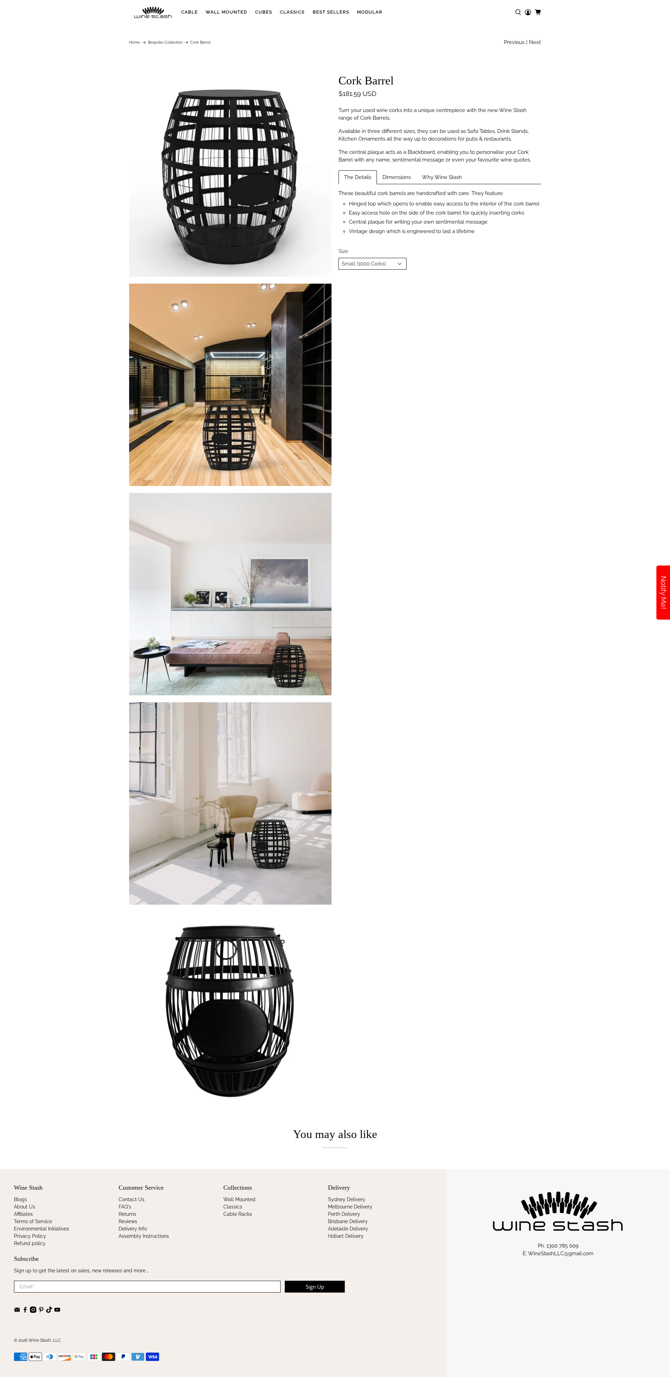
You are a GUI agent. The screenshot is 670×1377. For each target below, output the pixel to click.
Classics (292, 12)
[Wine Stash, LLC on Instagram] (33, 1311)
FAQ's (125, 1207)
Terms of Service (33, 1221)
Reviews (128, 1221)
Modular (369, 12)
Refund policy (30, 1243)
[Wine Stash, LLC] (153, 12)
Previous (514, 42)
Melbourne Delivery (350, 1207)
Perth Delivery (344, 1214)
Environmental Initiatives (41, 1229)
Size (343, 251)
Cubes (263, 12)
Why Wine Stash (442, 177)
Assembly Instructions (144, 1236)
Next (535, 42)
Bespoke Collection (165, 42)
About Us (24, 1207)
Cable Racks (237, 1214)
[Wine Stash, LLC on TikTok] (49, 1311)
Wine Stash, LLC (45, 1340)
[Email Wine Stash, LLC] (17, 1311)
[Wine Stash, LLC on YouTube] (57, 1311)
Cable (189, 12)
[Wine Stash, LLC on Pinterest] (41, 1311)
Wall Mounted (226, 12)
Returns (127, 1214)
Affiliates (23, 1214)
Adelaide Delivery (348, 1229)
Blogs (20, 1199)
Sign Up (315, 1286)
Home (134, 42)
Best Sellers (331, 12)
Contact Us (131, 1199)
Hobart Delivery (346, 1236)
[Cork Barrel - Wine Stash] (230, 175)
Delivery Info (133, 1229)
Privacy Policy (30, 1236)
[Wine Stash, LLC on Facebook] (25, 1311)
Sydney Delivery (346, 1199)
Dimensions (396, 177)
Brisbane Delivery (348, 1221)
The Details (357, 177)
